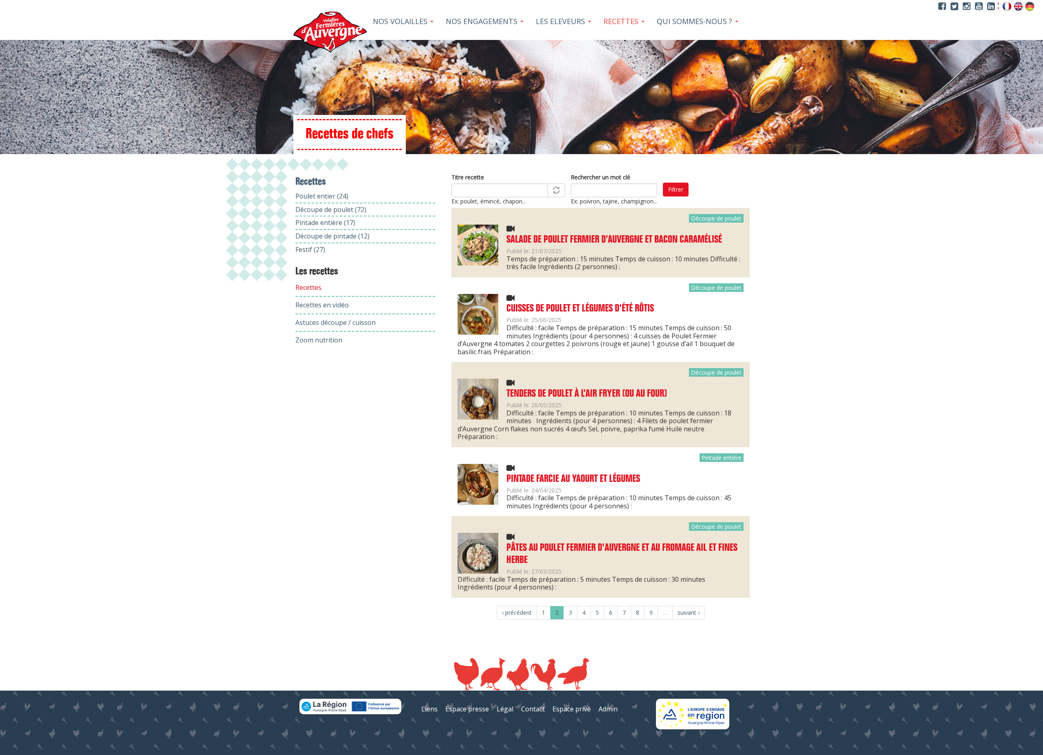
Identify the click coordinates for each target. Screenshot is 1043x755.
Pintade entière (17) (325, 222)
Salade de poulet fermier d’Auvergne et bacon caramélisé (614, 239)
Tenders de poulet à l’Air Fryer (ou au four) (586, 393)
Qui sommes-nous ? (695, 21)
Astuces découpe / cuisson (335, 322)
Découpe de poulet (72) (330, 209)
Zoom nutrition (318, 340)
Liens (429, 708)
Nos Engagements (482, 21)
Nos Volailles (401, 21)
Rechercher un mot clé (600, 177)
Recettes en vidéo (322, 304)
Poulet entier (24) (321, 196)
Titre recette (467, 177)
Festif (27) (310, 249)
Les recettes (316, 271)
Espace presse (467, 708)
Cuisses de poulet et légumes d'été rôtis (580, 308)
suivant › (689, 612)
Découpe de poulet (716, 218)
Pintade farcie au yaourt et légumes (573, 479)
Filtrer (675, 189)
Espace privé (571, 708)
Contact (533, 708)
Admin (608, 708)
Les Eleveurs (561, 21)
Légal (505, 708)
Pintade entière (722, 457)
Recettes (621, 21)
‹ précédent (517, 612)
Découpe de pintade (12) (332, 236)
